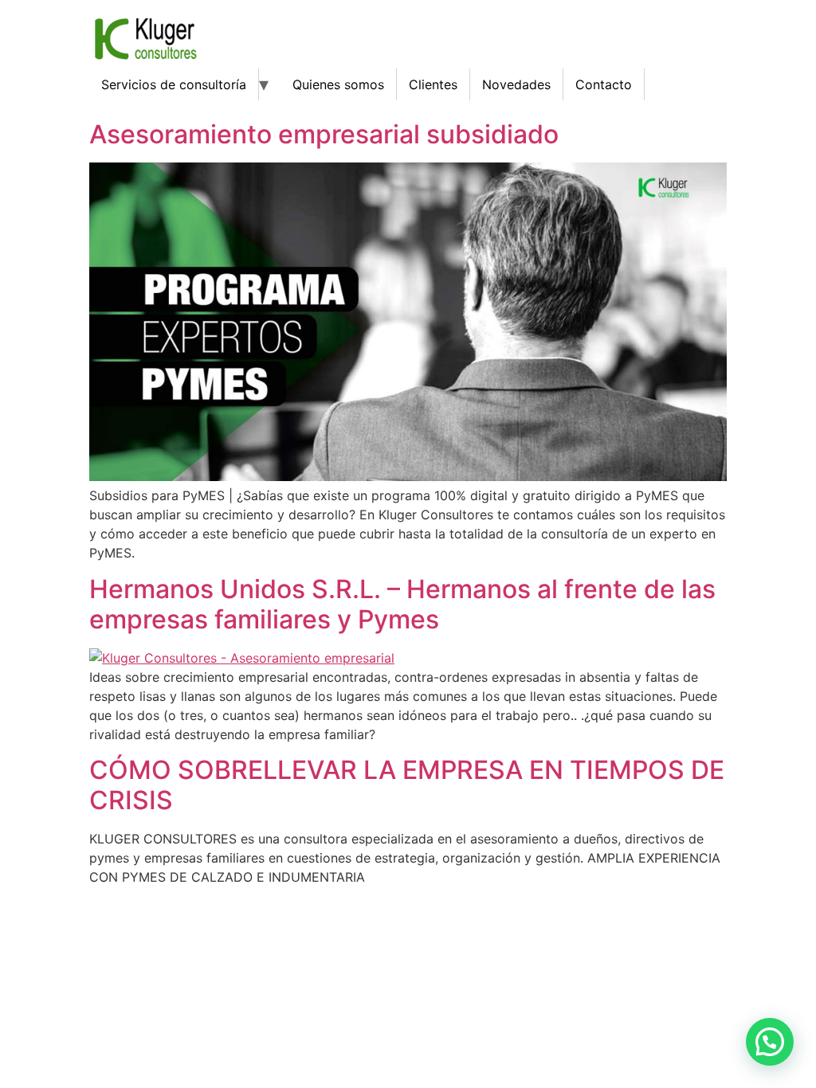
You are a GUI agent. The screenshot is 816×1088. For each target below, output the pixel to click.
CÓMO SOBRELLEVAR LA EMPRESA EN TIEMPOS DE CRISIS (406, 785)
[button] (770, 1042)
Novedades (516, 84)
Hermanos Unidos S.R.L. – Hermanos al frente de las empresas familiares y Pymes (402, 604)
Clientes (433, 84)
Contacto (603, 84)
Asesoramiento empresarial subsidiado (324, 134)
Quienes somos (338, 84)
